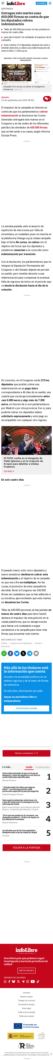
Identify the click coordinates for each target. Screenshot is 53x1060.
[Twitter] (18, 981)
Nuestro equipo (26, 997)
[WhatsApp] (5, 981)
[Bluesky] (13, 981)
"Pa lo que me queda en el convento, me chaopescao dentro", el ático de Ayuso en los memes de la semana (20, 817)
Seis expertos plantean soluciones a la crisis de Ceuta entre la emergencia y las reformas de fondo (20, 802)
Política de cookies (26, 1016)
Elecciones (5, 646)
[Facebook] (9, 982)
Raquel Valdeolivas (10, 823)
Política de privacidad (26, 1012)
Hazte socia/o (26, 970)
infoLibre (6, 836)
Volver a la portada (26, 847)
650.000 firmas (39, 127)
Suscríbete (41, 3)
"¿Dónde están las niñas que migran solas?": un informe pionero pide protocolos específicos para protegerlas (20, 789)
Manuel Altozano (9, 780)
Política (4, 643)
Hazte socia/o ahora (26, 708)
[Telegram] (23, 981)
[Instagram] (27, 981)
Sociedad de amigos (26, 1004)
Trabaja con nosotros (26, 1000)
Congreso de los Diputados (21, 643)
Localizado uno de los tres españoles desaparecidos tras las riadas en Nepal (19, 831)
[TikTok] (38, 982)
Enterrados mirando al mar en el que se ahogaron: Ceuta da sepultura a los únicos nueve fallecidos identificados (21, 775)
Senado (38, 643)
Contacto (26, 993)
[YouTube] (33, 982)
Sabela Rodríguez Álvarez (12, 794)
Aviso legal (26, 1008)
